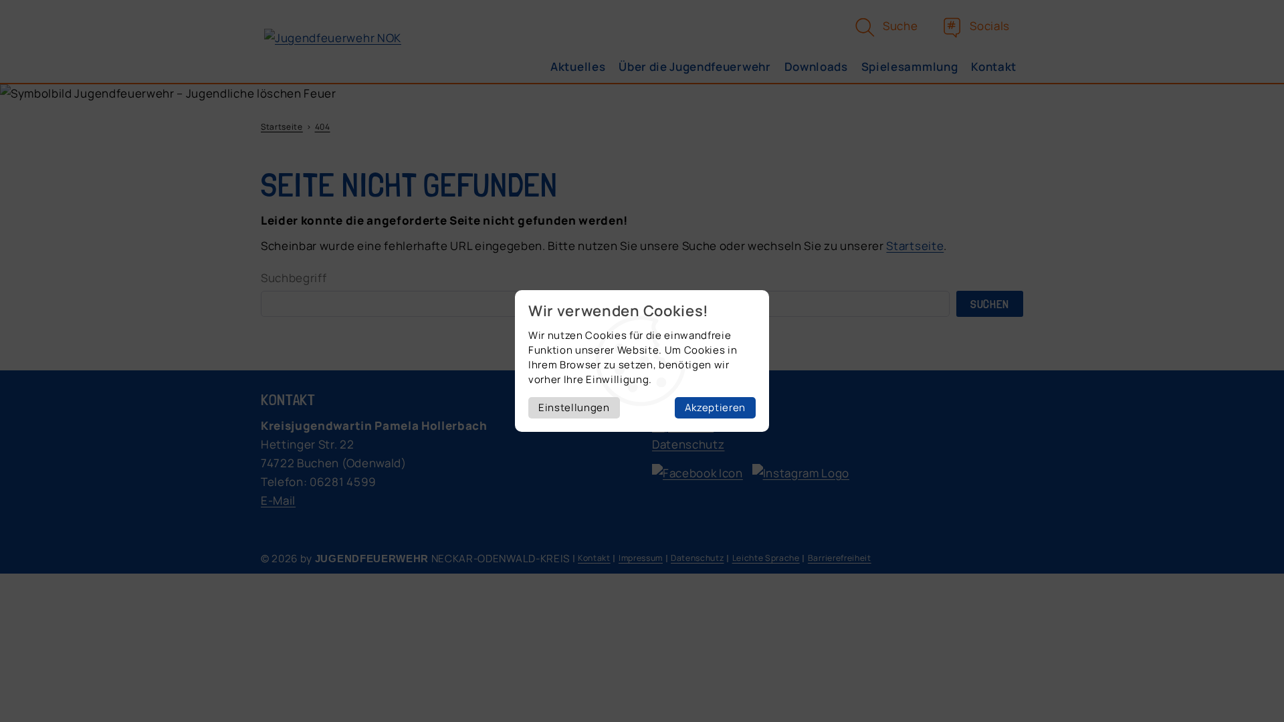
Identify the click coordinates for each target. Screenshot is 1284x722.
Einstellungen (574, 407)
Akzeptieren (715, 407)
